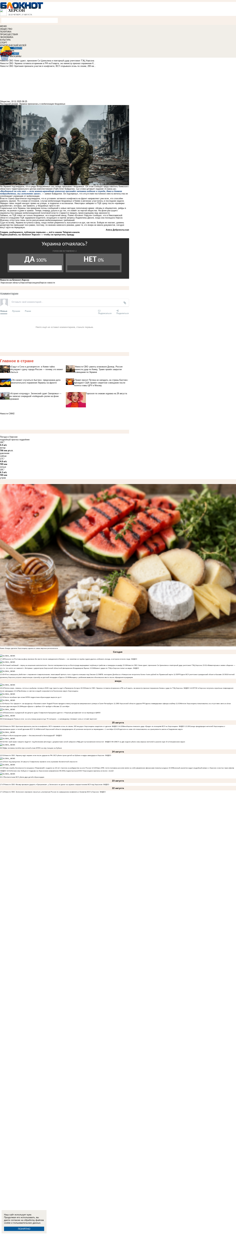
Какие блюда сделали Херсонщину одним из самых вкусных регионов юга (29, 648)
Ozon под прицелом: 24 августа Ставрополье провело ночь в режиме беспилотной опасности (40, 762)
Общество (5, 101)
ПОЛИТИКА (5, 32)
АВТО (16, 53)
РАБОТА (18, 48)
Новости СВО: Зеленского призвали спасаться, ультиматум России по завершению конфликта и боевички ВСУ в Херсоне (51, 792)
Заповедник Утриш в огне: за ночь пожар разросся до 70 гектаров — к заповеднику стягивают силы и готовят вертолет (50, 719)
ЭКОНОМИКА (6, 37)
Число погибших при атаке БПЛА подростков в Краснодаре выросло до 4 (32, 697)
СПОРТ (3, 42)
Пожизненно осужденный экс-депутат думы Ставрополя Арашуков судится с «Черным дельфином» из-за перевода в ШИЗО (52, 713)
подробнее (24, 439)
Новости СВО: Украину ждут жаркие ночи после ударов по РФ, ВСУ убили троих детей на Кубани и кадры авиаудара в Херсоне (54, 755)
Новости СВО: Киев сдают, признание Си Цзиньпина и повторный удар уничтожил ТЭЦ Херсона (164, 665)
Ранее (28, 310)
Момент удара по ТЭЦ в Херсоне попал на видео (113, 668)
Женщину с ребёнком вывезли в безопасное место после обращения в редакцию (101, 677)
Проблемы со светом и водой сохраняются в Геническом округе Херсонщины (48, 691)
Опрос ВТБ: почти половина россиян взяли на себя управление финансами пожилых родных (132, 768)
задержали (30, 218)
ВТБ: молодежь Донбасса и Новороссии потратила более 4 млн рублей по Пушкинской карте (136, 674)
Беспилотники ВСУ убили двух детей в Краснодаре (24, 777)
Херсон (23, 282)
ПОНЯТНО (24, 1228)
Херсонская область (10, 282)
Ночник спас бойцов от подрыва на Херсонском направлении (35, 771)
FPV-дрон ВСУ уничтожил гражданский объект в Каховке (200, 674)
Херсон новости (47, 282)
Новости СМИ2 (7, 413)
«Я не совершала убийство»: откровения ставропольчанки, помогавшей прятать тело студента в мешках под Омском (50, 674)
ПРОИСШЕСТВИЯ (9, 34)
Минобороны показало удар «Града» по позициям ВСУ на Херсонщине (150, 726)
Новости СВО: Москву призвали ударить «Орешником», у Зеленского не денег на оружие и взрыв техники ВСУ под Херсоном (53, 784)
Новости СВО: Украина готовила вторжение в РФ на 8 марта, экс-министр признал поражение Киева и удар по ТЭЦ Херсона (134, 688)
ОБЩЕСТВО (6, 29)
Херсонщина (33, 282)
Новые (3, 310)
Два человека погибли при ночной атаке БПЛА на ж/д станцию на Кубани (33, 748)
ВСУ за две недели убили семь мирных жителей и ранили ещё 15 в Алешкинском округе (150, 742)
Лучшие (16, 310)
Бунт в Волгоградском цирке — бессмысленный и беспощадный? (29, 735)
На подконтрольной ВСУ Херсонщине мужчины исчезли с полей (89, 771)
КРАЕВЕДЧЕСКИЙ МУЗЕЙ (13, 45)
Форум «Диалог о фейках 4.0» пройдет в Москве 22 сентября (45, 706)
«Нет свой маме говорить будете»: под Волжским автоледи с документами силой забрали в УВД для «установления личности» (54, 742)
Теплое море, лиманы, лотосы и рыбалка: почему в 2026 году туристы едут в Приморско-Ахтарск (42, 688)
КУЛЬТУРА (5, 40)
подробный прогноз (9, 439)
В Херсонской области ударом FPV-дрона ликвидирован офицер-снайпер (146, 703)
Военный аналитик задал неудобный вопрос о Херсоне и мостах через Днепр (203, 768)
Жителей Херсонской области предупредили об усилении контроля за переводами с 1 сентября (75, 729)
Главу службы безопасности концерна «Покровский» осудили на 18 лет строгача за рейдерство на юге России (48, 768)
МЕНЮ (3, 26)
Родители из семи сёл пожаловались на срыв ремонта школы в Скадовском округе (150, 729)
